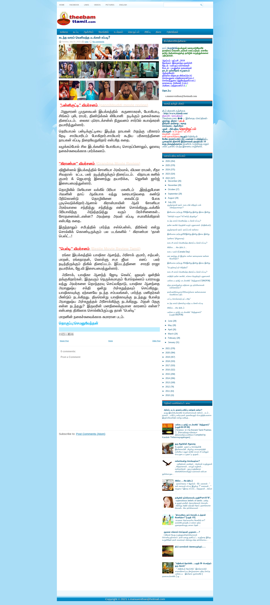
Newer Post (64, 341)
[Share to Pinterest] (72, 334)
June (170, 321)
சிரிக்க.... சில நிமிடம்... (177, 247)
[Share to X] (66, 334)
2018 (167, 361)
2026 (167, 161)
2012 (167, 387)
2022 (167, 178)
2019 (167, 357)
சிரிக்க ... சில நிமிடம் (184, 481)
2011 (167, 391)
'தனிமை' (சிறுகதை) (175, 238)
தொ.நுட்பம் (133, 32)
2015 (167, 374)
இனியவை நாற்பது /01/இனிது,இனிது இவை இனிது (188, 263)
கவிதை (64, 32)
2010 (167, 395)
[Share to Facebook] (69, 334)
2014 (167, 378)
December (173, 181)
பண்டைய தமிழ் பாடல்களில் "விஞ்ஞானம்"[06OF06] (188, 280)
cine (86, 42)
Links (86, 5)
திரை (158, 32)
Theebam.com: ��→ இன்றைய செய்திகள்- (185, 118)
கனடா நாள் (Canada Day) (178, 252)
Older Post (156, 341)
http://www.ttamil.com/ (176, 113)
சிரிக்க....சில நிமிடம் (175, 308)
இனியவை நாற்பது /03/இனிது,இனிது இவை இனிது (188, 212)
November (173, 185)
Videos (97, 5)
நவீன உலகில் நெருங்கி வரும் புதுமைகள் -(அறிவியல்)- (189, 225)
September (173, 194)
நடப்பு (75, 32)
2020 (167, 352)
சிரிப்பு (148, 32)
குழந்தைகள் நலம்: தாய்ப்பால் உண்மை (182, 230)
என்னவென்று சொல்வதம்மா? (187, 461)
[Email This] (60, 334)
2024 (167, 169)
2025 (167, 165)
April (170, 329)
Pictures (110, 5)
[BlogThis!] (63, 334)
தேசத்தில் (104, 32)
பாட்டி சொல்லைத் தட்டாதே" (179, 299)
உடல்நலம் (118, 32)
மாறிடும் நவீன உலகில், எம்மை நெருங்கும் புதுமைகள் (188, 276)
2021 (167, 348)
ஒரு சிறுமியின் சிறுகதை (185, 444)
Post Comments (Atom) (90, 434)
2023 (167, 174)
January (172, 342)
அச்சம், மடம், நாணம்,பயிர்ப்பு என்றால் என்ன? (183, 410)
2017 (167, 365)
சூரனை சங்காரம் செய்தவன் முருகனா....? (182, 532)
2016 (167, 369)
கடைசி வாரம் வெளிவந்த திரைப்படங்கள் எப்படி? (187, 243)
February (172, 338)
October (172, 189)
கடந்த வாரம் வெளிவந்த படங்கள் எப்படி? (84, 37)
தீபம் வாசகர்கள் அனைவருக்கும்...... (190, 546)
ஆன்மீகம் (88, 32)
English (123, 5)
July (170, 202)
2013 (167, 382)
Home (61, 5)
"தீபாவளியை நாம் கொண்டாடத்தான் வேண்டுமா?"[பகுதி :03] (190, 516)
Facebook (74, 5)
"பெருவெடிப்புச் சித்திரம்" (177, 267)
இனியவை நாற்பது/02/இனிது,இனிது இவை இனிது (188, 234)
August (171, 198)
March (171, 334)
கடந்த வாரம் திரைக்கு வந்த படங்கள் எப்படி (185, 303)
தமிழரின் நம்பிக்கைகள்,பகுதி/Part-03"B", (193, 498)
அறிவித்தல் (172, 32)
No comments (98, 42)
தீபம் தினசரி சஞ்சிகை (173, 111)
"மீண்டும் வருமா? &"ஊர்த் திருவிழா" (182, 216)
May (170, 325)
